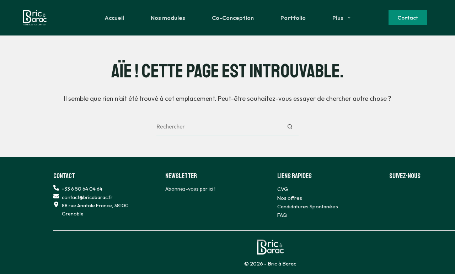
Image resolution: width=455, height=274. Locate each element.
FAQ (282, 215)
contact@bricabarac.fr (87, 197)
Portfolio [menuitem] (293, 17)
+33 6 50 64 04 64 (82, 189)
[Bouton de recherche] (290, 127)
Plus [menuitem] (337, 17)
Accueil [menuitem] (114, 17)
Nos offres (289, 197)
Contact (407, 17)
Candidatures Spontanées (307, 206)
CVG (282, 189)
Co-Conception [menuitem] (233, 17)
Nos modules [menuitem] (168, 17)
